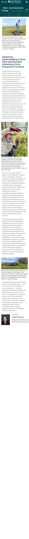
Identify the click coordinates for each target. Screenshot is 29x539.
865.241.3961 (15, 322)
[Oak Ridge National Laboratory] (14, 2)
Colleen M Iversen (18, 317)
